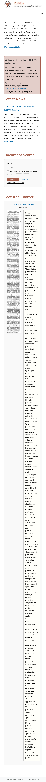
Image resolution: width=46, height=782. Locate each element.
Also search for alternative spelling (23, 171)
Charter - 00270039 (23, 204)
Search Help (26, 179)
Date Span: (11, 175)
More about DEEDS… (12, 47)
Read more (8, 141)
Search (12, 179)
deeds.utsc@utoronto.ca (16, 89)
